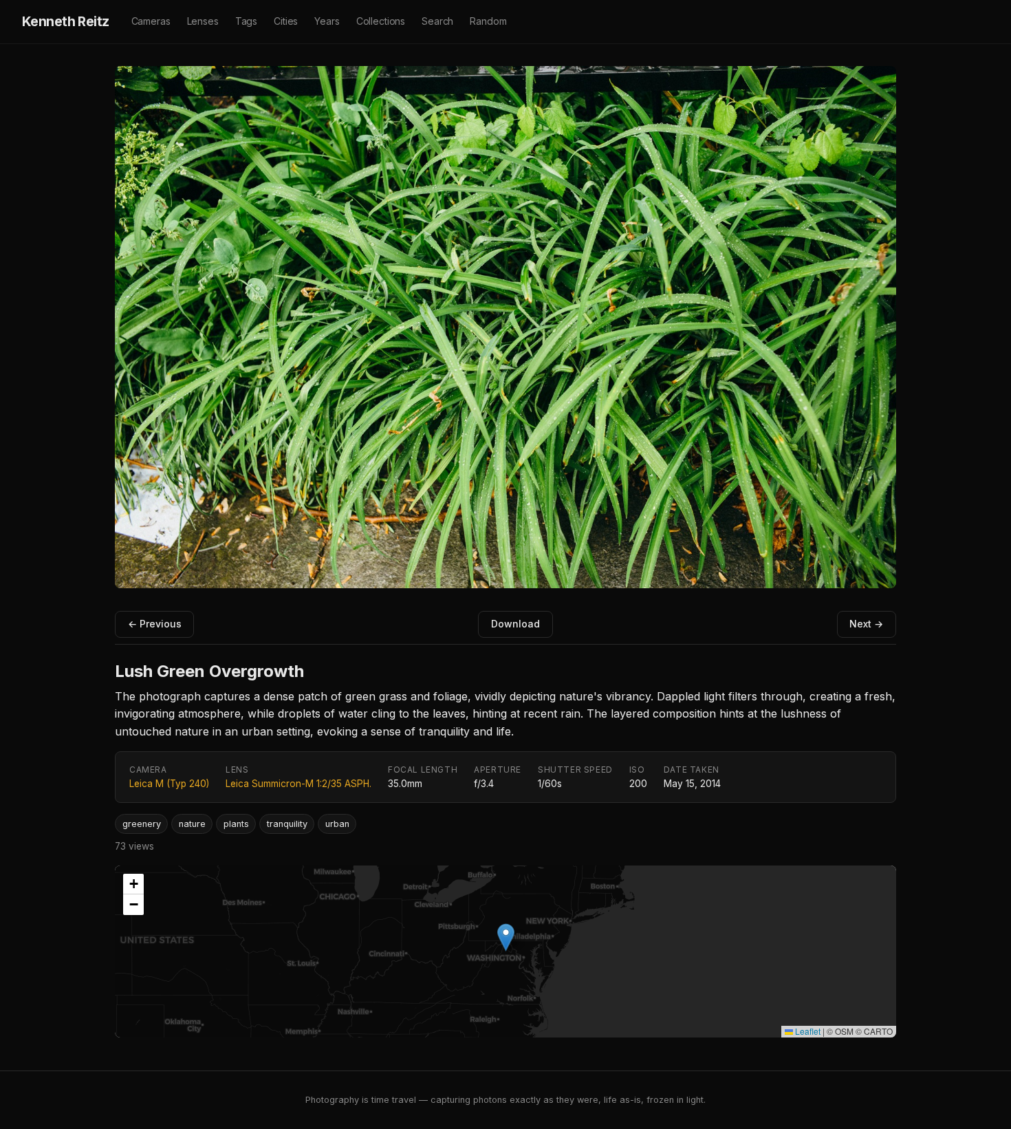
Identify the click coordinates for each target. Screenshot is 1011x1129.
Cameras (151, 21)
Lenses (203, 21)
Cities (286, 21)
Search (437, 21)
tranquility (287, 824)
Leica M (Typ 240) (169, 783)
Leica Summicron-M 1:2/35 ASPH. (298, 783)
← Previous (155, 624)
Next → (866, 624)
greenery (141, 824)
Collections (380, 21)
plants (236, 824)
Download (515, 624)
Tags (246, 21)
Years (326, 21)
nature (192, 824)
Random (488, 21)
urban (337, 824)
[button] (505, 937)
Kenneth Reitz (65, 21)
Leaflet (806, 1031)
